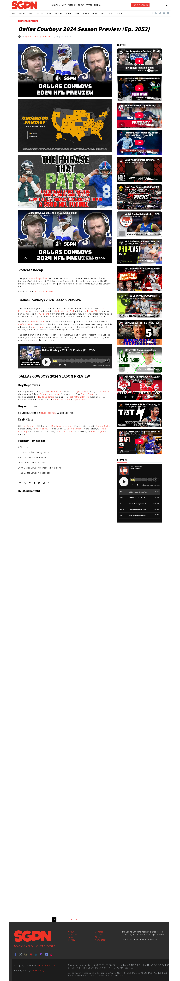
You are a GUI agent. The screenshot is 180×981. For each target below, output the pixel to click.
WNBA (68, 13)
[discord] (46, 954)
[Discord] (168, 13)
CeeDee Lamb (25, 324)
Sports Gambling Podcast (37, 36)
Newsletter (100, 939)
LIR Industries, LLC (46, 965)
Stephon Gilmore (61, 399)
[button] (166, 5)
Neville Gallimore (45, 396)
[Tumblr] (34, 483)
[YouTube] (164, 13)
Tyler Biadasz (103, 391)
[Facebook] (20, 483)
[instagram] (25, 954)
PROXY (81, 5)
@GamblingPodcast (38, 278)
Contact (99, 931)
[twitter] (20, 954)
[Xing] (49, 483)
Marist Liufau (42, 428)
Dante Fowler (87, 394)
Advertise (72, 934)
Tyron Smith (82, 391)
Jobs (70, 937)
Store (97, 937)
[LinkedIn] (39, 483)
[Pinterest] (29, 483)
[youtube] (31, 954)
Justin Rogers (97, 431)
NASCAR (58, 13)
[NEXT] (76, 919)
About (71, 931)
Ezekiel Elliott (94, 311)
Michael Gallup (54, 391)
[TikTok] (160, 13)
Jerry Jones (39, 326)
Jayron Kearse (80, 399)
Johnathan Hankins (79, 396)
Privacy (71, 939)
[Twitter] (153, 13)
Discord (98, 934)
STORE (89, 5)
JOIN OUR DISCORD (140, 5)
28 (70, 920)
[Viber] (44, 483)
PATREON (72, 5)
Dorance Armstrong (49, 394)
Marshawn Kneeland (61, 426)
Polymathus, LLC (39, 970)
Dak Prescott (37, 321)
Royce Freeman (48, 412)
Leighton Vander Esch (64, 311)
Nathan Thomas (67, 431)
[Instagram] (156, 13)
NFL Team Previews (28, 21)
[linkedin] (36, 954)
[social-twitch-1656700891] (41, 954)
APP (64, 5)
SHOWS (55, 5)
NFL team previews (44, 291)
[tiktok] (51, 954)
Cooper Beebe (103, 426)
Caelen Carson (74, 428)
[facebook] (15, 954)
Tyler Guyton (28, 426)
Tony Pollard (42, 313)
